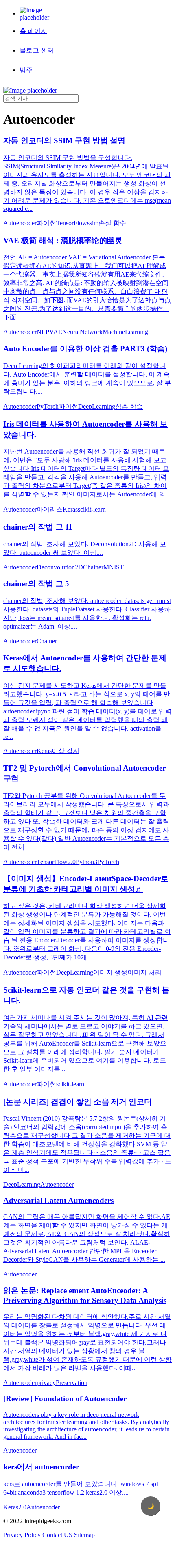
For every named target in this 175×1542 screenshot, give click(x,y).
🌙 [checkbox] (150, 1506)
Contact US (57, 1534)
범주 (26, 69)
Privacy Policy (22, 1534)
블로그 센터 (37, 50)
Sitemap (84, 1534)
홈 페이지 (33, 30)
